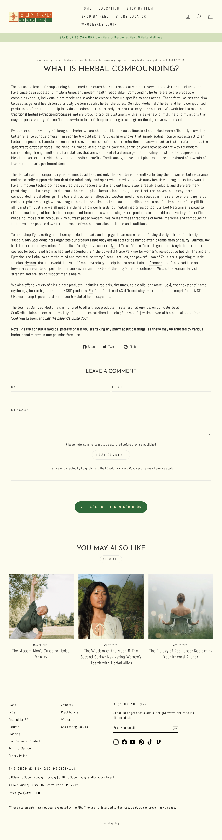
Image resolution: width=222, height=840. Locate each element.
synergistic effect (157, 60)
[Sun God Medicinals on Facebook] (124, 742)
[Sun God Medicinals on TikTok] (149, 742)
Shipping (14, 734)
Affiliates (67, 705)
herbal (58, 60)
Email (118, 387)
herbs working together (113, 60)
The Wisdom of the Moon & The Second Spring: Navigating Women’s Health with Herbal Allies (111, 657)
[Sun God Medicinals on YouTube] (132, 742)
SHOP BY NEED (95, 16)
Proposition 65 (18, 719)
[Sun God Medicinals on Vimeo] (158, 742)
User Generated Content (25, 741)
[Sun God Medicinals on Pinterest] (141, 742)
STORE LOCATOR (131, 16)
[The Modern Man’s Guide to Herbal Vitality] (41, 606)
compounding (45, 60)
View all (111, 559)
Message (20, 410)
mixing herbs (136, 60)
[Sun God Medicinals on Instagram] (116, 742)
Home (12, 705)
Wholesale (68, 719)
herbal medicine (73, 60)
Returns (14, 727)
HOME (86, 8)
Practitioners (69, 712)
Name (16, 387)
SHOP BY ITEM (139, 8)
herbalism (91, 60)
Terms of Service (154, 468)
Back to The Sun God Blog (114, 507)
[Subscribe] (175, 728)
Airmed (197, 239)
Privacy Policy (128, 468)
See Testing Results (74, 727)
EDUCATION (109, 8)
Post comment (110, 455)
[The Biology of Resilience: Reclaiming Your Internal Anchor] (180, 606)
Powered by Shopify (111, 823)
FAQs (12, 712)
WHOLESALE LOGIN (99, 24)
